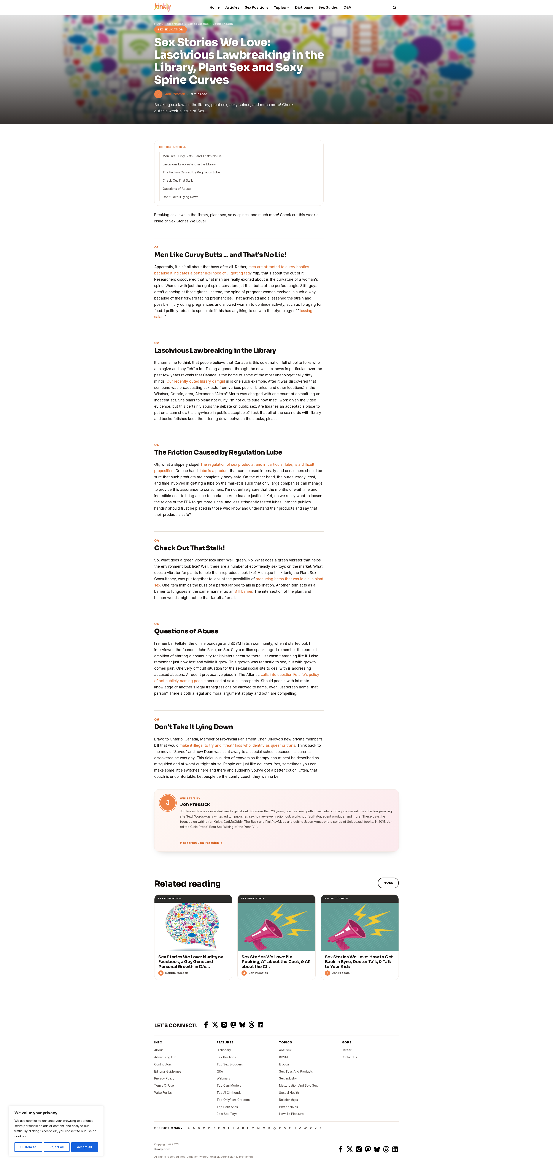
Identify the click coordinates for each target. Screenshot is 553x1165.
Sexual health (223, 23)
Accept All (84, 1147)
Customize (28, 1147)
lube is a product (214, 471)
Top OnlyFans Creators (233, 1100)
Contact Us (349, 1057)
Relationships (288, 1100)
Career (346, 1050)
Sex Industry (288, 1078)
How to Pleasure (291, 1114)
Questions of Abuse (177, 188)
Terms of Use (164, 1085)
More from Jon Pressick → (201, 843)
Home (215, 7)
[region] (56, 1131)
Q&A (347, 7)
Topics (280, 8)
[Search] (394, 7)
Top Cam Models (229, 1085)
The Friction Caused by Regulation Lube (191, 172)
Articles (232, 7)
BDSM (283, 1057)
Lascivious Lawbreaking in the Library (189, 164)
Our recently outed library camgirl (196, 381)
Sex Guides (328, 7)
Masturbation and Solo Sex (298, 1085)
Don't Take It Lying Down (180, 197)
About (158, 1050)
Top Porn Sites (227, 1107)
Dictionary (304, 7)
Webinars (223, 1078)
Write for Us (163, 1092)
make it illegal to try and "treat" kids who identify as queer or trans (237, 745)
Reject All (57, 1147)
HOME (158, 23)
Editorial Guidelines (167, 1071)
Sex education (198, 23)
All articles (175, 23)
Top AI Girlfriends (229, 1092)
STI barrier (243, 591)
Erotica (284, 1064)
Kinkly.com (162, 1149)
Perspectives (288, 1107)
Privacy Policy (164, 1078)
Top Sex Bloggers (230, 1064)
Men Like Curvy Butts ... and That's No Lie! (192, 156)
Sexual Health (289, 1092)
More (388, 883)
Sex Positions (256, 7)
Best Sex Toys (227, 1114)
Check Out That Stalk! (178, 180)
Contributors (163, 1064)
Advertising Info (165, 1057)
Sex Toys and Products (296, 1071)
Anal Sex (285, 1050)
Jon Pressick (175, 94)
